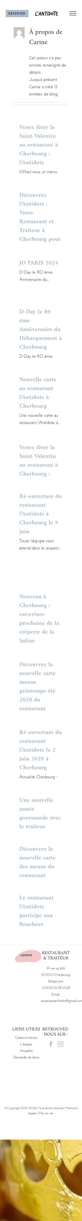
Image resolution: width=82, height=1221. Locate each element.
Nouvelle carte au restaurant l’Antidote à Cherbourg (37, 393)
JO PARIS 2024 (38, 263)
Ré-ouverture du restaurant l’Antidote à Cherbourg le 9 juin (40, 514)
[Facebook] (51, 1044)
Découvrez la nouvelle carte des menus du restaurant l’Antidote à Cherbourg (37, 871)
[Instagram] (60, 1044)
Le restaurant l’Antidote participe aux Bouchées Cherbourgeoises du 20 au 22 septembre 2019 (40, 924)
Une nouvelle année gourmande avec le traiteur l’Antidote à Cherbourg (40, 822)
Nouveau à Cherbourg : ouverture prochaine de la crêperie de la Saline (39, 619)
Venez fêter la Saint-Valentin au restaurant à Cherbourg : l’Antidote (38, 145)
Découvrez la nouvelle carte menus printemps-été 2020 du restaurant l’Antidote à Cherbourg (37, 695)
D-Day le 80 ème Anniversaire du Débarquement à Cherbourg (40, 329)
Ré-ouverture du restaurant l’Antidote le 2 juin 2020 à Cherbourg (40, 750)
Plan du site (46, 1113)
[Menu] (70, 13)
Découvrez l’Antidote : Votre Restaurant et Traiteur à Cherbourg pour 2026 (40, 221)
